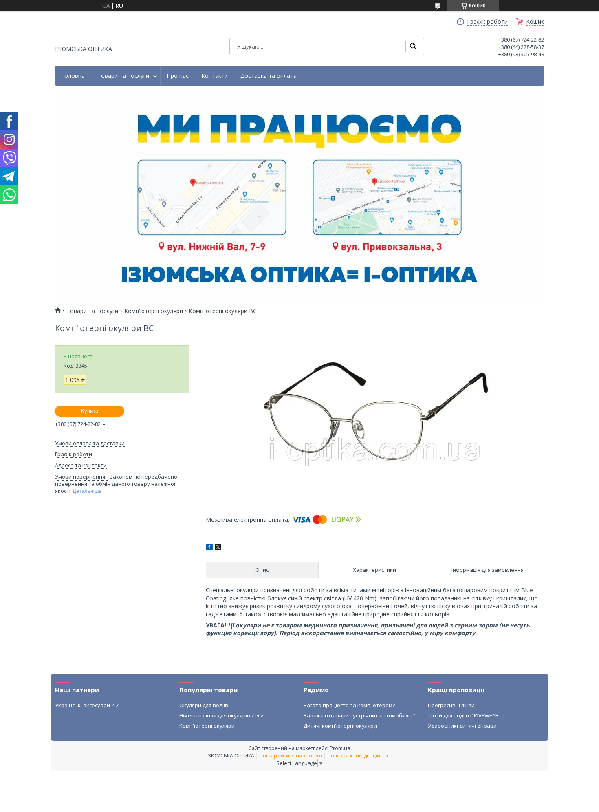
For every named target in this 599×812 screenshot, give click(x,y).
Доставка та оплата (268, 75)
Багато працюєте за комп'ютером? (349, 705)
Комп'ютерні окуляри (153, 311)
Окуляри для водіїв (203, 705)
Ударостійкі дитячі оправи (462, 725)
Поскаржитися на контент (291, 755)
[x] (218, 548)
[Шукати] (412, 46)
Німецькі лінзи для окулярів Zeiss (222, 715)
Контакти (214, 75)
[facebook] (209, 548)
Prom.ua (340, 748)
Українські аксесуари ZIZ (87, 705)
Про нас (178, 75)
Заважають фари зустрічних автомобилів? (359, 715)
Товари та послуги (123, 75)
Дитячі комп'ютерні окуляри (340, 725)
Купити (89, 411)
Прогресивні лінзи (451, 705)
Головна (73, 75)
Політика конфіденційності (360, 755)
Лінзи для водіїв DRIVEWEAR (463, 715)
